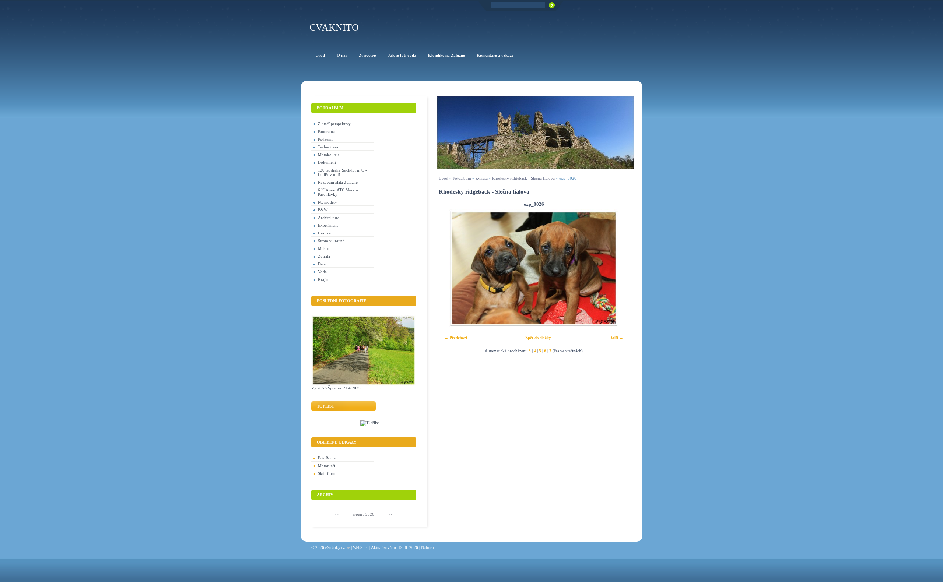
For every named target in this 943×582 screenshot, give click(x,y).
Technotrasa (328, 147)
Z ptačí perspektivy (334, 123)
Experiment (328, 225)
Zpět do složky (538, 337)
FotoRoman (328, 458)
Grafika (324, 233)
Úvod (443, 178)
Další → (616, 337)
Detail (323, 264)
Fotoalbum (462, 178)
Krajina (324, 279)
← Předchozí (455, 337)
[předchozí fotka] (449, 268)
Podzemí (325, 139)
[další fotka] (618, 268)
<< (337, 514)
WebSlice (360, 547)
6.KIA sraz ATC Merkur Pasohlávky (338, 192)
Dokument (327, 162)
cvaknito (334, 27)
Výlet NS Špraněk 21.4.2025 (336, 388)
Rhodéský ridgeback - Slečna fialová (523, 178)
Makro (323, 248)
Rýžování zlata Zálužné (338, 182)
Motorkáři (326, 465)
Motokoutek (328, 154)
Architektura (328, 217)
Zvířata (482, 178)
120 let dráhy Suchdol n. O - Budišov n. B (342, 172)
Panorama (326, 131)
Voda (322, 271)
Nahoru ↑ (429, 547)
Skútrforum (328, 473)
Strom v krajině (331, 241)
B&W (322, 210)
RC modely (327, 202)
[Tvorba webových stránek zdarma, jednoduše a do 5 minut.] (348, 548)
